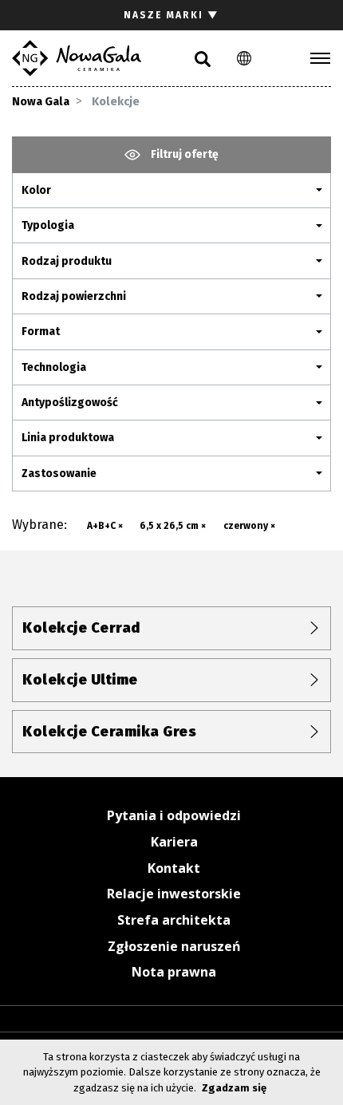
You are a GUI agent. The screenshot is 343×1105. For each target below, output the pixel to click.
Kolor (36, 190)
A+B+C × (105, 525)
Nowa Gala (40, 102)
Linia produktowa (68, 437)
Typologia (48, 225)
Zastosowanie (59, 473)
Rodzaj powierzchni (74, 296)
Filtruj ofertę (183, 154)
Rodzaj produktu (67, 261)
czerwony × (249, 525)
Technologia (54, 367)
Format (41, 331)
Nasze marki (171, 15)
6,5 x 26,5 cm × (173, 525)
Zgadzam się (234, 1088)
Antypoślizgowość (70, 402)
